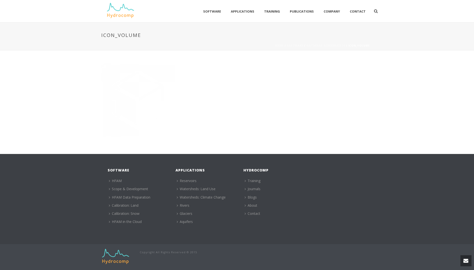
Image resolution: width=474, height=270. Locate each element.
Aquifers (186, 221)
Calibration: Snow (125, 213)
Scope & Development (130, 188)
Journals (254, 188)
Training (272, 11)
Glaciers (186, 213)
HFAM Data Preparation (131, 197)
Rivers (184, 205)
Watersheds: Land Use (198, 188)
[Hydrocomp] (115, 256)
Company (332, 11)
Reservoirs (188, 180)
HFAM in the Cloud (127, 221)
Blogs (252, 197)
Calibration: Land (125, 205)
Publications (302, 11)
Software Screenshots (325, 45)
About (252, 205)
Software (212, 11)
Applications (242, 11)
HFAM (117, 180)
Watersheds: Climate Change (203, 197)
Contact (358, 11)
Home (279, 45)
